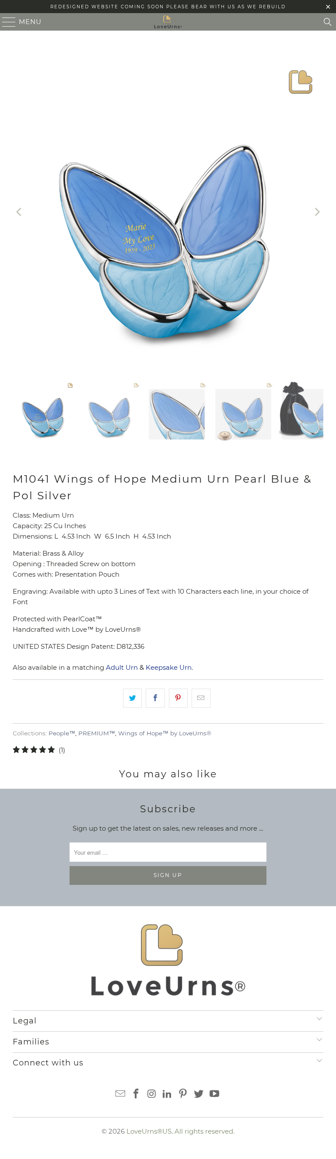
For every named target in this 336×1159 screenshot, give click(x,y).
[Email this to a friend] (201, 698)
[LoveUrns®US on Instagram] (151, 1094)
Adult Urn (122, 667)
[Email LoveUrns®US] (120, 1094)
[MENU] (5, 22)
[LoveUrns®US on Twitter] (199, 1094)
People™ (62, 733)
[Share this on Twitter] (132, 698)
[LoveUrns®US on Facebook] (136, 1094)
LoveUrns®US (149, 1131)
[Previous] (19, 212)
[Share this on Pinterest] (178, 698)
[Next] (317, 212)
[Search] (327, 22)
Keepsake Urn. (169, 667)
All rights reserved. (204, 1131)
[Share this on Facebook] (155, 698)
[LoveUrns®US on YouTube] (214, 1094)
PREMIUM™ (96, 733)
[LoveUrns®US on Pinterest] (183, 1094)
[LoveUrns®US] (168, 22)
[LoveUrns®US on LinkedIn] (167, 1094)
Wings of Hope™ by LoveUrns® (164, 733)
